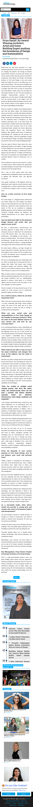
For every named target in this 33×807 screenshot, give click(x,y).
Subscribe (20, 803)
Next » (16, 577)
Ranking (14, 13)
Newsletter (13, 805)
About (26, 803)
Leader (23, 13)
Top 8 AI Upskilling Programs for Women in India (14, 735)
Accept (9, 794)
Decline (23, 794)
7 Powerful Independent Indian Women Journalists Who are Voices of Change (19, 645)
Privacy (14, 803)
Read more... (22, 790)
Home (5, 13)
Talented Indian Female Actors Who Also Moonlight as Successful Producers (19, 631)
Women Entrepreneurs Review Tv (13, 666)
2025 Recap (21, 805)
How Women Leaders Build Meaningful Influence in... (12, 760)
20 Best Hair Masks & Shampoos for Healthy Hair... (15, 710)
